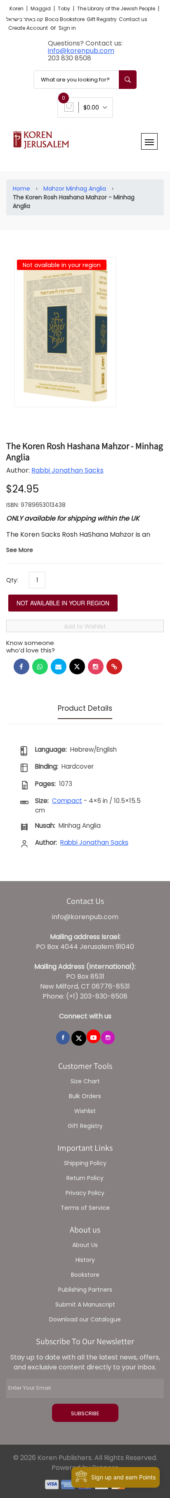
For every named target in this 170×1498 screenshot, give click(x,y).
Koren (17, 8)
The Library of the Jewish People (116, 8)
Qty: (12, 580)
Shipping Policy (85, 1163)
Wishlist (85, 1111)
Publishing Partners (85, 1289)
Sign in (67, 27)
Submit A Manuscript (85, 1304)
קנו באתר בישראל (24, 19)
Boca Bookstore (65, 19)
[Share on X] (77, 666)
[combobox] (85, 79)
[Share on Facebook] (21, 666)
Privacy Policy (85, 1193)
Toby (64, 8)
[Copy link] (114, 666)
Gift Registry (102, 19)
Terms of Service (85, 1208)
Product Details (85, 708)
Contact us (133, 19)
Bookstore (85, 1275)
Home (21, 188)
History (85, 1260)
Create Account (28, 27)
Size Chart (85, 1081)
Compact (67, 800)
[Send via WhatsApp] (40, 666)
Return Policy (85, 1178)
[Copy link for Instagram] (96, 666)
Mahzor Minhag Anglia (74, 188)
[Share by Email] (58, 666)
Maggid (41, 8)
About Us (85, 1245)
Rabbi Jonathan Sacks (67, 470)
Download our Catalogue (85, 1319)
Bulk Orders (85, 1096)
